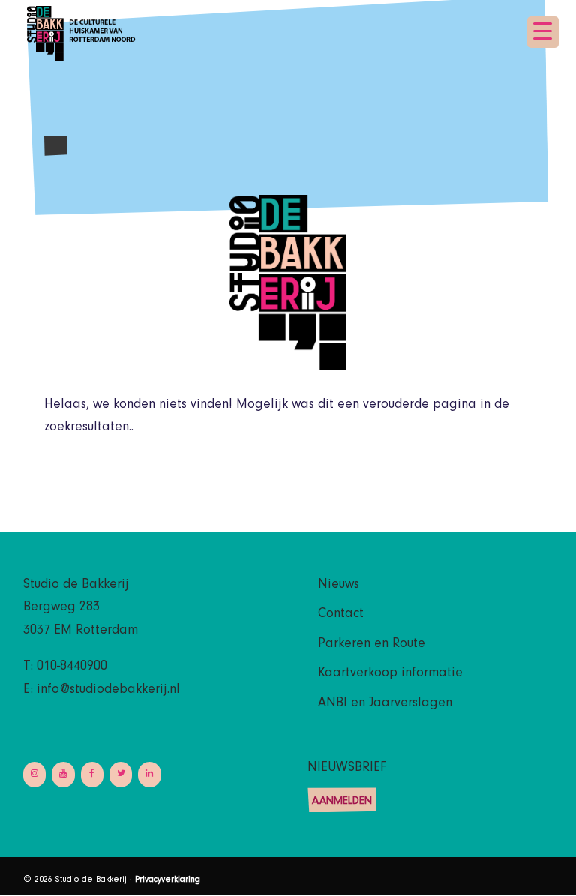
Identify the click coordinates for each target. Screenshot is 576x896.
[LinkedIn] (149, 774)
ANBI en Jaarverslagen (385, 704)
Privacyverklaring (167, 880)
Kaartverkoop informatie (390, 674)
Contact (341, 615)
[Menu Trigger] (543, 32)
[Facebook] (92, 774)
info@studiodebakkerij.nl (108, 690)
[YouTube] (63, 774)
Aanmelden (342, 802)
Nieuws (338, 585)
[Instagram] (34, 774)
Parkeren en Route (371, 645)
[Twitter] (121, 774)
